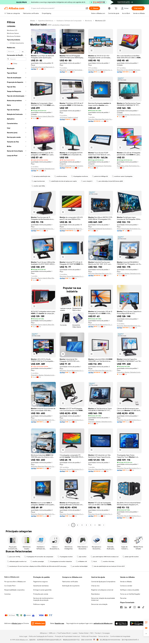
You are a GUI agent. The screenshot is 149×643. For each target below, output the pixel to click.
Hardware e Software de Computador (69, 20)
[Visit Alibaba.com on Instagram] (134, 607)
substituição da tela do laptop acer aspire (64, 181)
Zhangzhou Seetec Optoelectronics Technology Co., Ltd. (129, 114)
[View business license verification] (94, 640)
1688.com (52, 633)
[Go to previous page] (69, 525)
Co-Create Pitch (9, 586)
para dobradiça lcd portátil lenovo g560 (111, 181)
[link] (146, 622)
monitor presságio (38, 561)
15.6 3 (95, 561)
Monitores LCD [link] (100, 20)
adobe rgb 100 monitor (132, 556)
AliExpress (43, 633)
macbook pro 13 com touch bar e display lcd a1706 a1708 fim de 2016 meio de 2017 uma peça (37, 566)
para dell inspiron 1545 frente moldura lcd (105, 556)
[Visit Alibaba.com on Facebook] (121, 607)
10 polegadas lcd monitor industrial (61, 561)
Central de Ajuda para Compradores (103, 581)
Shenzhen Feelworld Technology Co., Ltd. (100, 229)
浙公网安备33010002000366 (110, 640)
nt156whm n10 (82, 561)
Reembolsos (95, 594)
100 (99, 525)
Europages (106, 633)
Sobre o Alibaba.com (11, 577)
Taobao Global (83, 633)
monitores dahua (62, 176)
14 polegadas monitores (80, 176)
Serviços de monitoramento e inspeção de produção (43, 599)
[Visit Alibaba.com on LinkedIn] (125, 607)
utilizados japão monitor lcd (17, 561)
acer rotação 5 (87, 181)
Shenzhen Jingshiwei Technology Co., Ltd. (72, 70)
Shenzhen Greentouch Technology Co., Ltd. (100, 166)
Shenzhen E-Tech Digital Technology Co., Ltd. (129, 70)
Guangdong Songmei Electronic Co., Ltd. (43, 67)
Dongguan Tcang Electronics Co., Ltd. (43, 229)
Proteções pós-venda (40, 594)
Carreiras (7, 594)
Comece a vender (126, 586)
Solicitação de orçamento (71, 586)
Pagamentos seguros (40, 581)
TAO (91, 633)
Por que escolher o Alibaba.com (15, 581)
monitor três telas (108, 561)
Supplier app (59, 623)
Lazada (74, 633)
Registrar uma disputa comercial (102, 590)
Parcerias (123, 598)
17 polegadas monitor (66, 556)
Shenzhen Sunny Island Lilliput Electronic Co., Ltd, (43, 116)
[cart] (116, 8)
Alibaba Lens (16, 623)
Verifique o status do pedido (129, 590)
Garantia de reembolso (41, 586)
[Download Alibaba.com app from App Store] (121, 623)
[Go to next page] (104, 525)
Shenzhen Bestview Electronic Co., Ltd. (100, 119)
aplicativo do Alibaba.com (103, 623)
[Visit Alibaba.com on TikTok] (143, 607)
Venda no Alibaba (126, 581)
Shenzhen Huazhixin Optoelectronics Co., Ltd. (43, 168)
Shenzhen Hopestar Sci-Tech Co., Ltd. (72, 229)
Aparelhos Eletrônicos (45, 20)
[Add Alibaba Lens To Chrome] (38, 623)
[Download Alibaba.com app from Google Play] (137, 623)
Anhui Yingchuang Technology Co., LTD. (129, 229)
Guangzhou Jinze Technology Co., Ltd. (129, 166)
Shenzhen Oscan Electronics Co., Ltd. (100, 70)
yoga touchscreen (39, 181)
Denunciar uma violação (99, 604)
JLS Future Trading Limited (69, 117)
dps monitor (82, 556)
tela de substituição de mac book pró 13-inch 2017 (109, 566)
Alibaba (32, 20)
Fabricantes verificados (70, 581)
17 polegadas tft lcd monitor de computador (39, 556)
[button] (87, 8)
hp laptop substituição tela (42, 176)
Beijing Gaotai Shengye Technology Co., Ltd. (72, 166)
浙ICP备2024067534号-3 (130, 640)
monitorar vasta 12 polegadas (123, 176)
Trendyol (98, 633)
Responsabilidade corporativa (14, 590)
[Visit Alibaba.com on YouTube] (139, 607)
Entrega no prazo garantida (42, 590)
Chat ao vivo (95, 586)
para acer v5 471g (14, 556)
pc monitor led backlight (80, 566)
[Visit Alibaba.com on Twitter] (130, 607)
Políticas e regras (39, 604)
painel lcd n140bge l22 (101, 176)
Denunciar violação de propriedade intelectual (103, 599)
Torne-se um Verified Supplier (130, 594)
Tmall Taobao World (63, 633)
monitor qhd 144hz (39, 186)
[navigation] (16, 273)
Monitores (88, 20)
